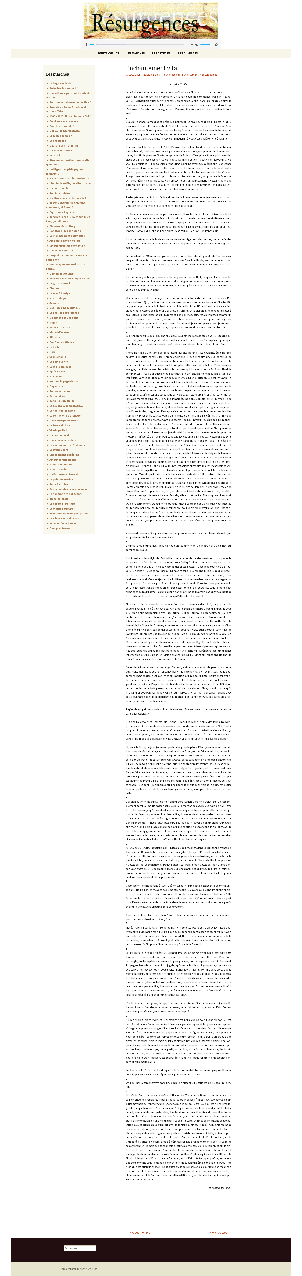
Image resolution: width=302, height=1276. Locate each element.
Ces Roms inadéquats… (64, 308)
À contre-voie (58, 469)
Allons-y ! (55, 337)
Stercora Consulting (62, 226)
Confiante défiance (61, 342)
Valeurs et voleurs (60, 464)
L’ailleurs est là (59, 188)
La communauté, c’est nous (67, 445)
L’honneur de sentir (61, 273)
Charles (54, 288)
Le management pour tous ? (67, 235)
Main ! (53, 322)
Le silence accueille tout (64, 518)
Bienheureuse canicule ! (64, 121)
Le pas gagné (57, 140)
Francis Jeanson (59, 327)
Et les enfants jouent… (64, 523)
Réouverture (57, 396)
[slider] (136, 45)
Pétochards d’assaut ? (63, 88)
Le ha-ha (54, 347)
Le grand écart (58, 450)
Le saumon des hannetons (66, 494)
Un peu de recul (138, 1232)
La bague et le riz (60, 83)
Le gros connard (59, 283)
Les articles (161, 53)
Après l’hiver (57, 371)
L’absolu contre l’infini (63, 145)
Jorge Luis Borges (207, 74)
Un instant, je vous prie (63, 317)
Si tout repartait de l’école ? (67, 245)
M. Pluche (55, 376)
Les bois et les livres (62, 410)
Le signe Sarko (58, 361)
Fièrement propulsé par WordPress (78, 1268)
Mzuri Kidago (57, 298)
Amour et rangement (62, 459)
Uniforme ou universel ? (64, 474)
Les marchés (136, 53)
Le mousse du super (61, 508)
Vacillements (57, 356)
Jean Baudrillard (174, 74)
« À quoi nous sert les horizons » (69, 178)
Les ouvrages (188, 53)
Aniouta (54, 303)
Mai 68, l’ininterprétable (64, 131)
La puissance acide (61, 479)
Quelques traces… (61, 528)
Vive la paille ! (219, 1232)
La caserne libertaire (62, 503)
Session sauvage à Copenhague (69, 278)
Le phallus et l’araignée (64, 312)
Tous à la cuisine (59, 391)
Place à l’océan (59, 332)
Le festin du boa (59, 425)
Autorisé (54, 155)
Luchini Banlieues (60, 366)
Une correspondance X (63, 420)
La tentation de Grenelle (65, 415)
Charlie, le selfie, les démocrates (70, 183)
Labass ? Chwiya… (61, 293)
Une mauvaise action (62, 440)
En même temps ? (60, 135)
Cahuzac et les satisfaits (65, 231)
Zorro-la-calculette (61, 401)
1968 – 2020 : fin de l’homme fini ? (70, 116)
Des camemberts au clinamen (68, 489)
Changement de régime (64, 454)
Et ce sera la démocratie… (66, 405)
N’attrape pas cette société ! (67, 198)
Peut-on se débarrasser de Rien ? (70, 102)
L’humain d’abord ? (61, 250)
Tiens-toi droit (58, 498)
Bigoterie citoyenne (62, 212)
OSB (52, 352)
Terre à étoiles (58, 484)
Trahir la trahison (60, 193)
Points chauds (108, 53)
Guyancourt (56, 386)
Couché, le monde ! (61, 126)
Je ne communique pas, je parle (69, 513)
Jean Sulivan (190, 74)
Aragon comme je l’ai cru (65, 240)
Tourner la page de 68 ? (63, 381)
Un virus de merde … (62, 150)
